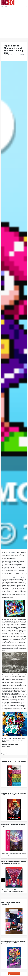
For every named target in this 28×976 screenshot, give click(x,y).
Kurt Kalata (11, 54)
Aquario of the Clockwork (20, 577)
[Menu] (3, 880)
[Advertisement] (14, 23)
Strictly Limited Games (10, 552)
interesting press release (19, 551)
